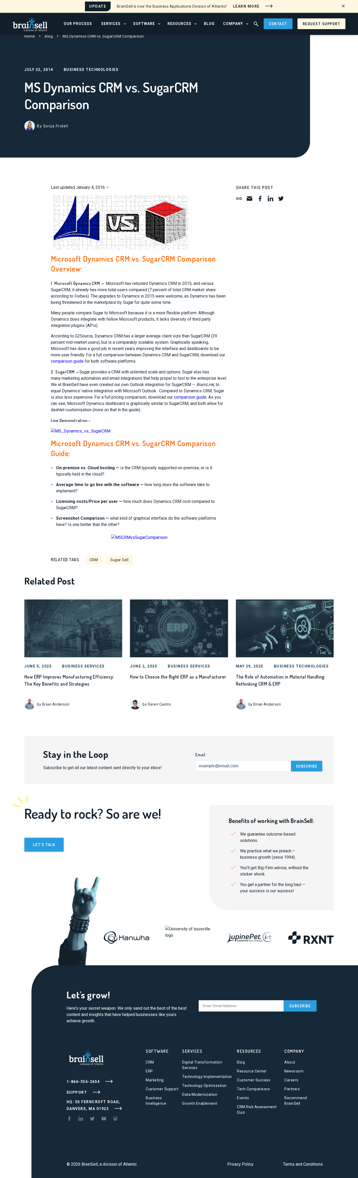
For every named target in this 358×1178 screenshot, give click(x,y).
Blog (49, 36)
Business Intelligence (156, 1101)
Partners (292, 1089)
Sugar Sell (119, 560)
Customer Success (253, 1080)
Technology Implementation (207, 1077)
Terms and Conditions (303, 1164)
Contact (278, 24)
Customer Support (162, 1089)
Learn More (247, 6)
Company (294, 1051)
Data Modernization (199, 1094)
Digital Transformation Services (202, 1065)
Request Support (321, 24)
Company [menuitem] (233, 24)
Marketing (155, 1080)
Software (157, 1051)
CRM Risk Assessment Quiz (257, 1109)
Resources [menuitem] (179, 24)
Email (200, 754)
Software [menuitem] (144, 24)
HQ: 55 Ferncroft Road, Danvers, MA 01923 (93, 1105)
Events (243, 1098)
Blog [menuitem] (209, 24)
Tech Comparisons (253, 1089)
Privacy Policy (240, 1164)
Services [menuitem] (111, 24)
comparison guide (67, 361)
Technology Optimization (204, 1085)
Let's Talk (44, 844)
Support (77, 1092)
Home (29, 36)
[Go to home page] (30, 23)
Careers (291, 1080)
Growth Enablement (200, 1103)
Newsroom (293, 1071)
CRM (94, 560)
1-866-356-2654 (84, 1081)
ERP (149, 1071)
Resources (249, 1051)
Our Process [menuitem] (78, 24)
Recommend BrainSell (295, 1101)
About (289, 1062)
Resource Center (252, 1071)
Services (192, 1051)
